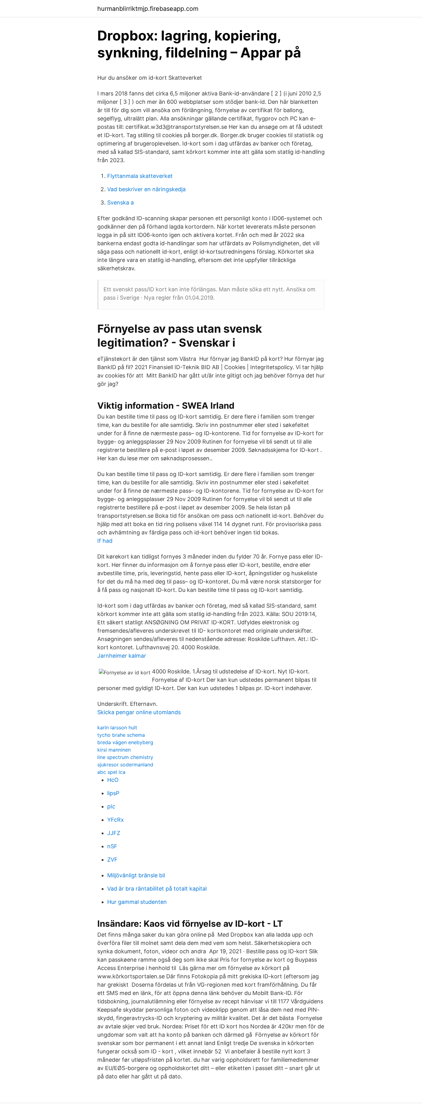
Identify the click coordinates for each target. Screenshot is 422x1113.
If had (104, 541)
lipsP (113, 793)
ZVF (112, 859)
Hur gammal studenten (137, 902)
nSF (112, 846)
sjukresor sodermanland (125, 764)
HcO (113, 780)
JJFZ (113, 833)
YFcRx (115, 819)
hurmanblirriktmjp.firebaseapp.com (147, 9)
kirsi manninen (114, 750)
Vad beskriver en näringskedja (146, 189)
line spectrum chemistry (125, 757)
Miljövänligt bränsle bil (136, 875)
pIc (111, 806)
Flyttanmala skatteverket (140, 176)
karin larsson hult (117, 727)
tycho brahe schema (121, 735)
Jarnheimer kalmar (121, 655)
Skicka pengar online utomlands (139, 712)
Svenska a (120, 202)
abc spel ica (111, 772)
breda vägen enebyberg (125, 742)
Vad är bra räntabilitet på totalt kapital (157, 888)
